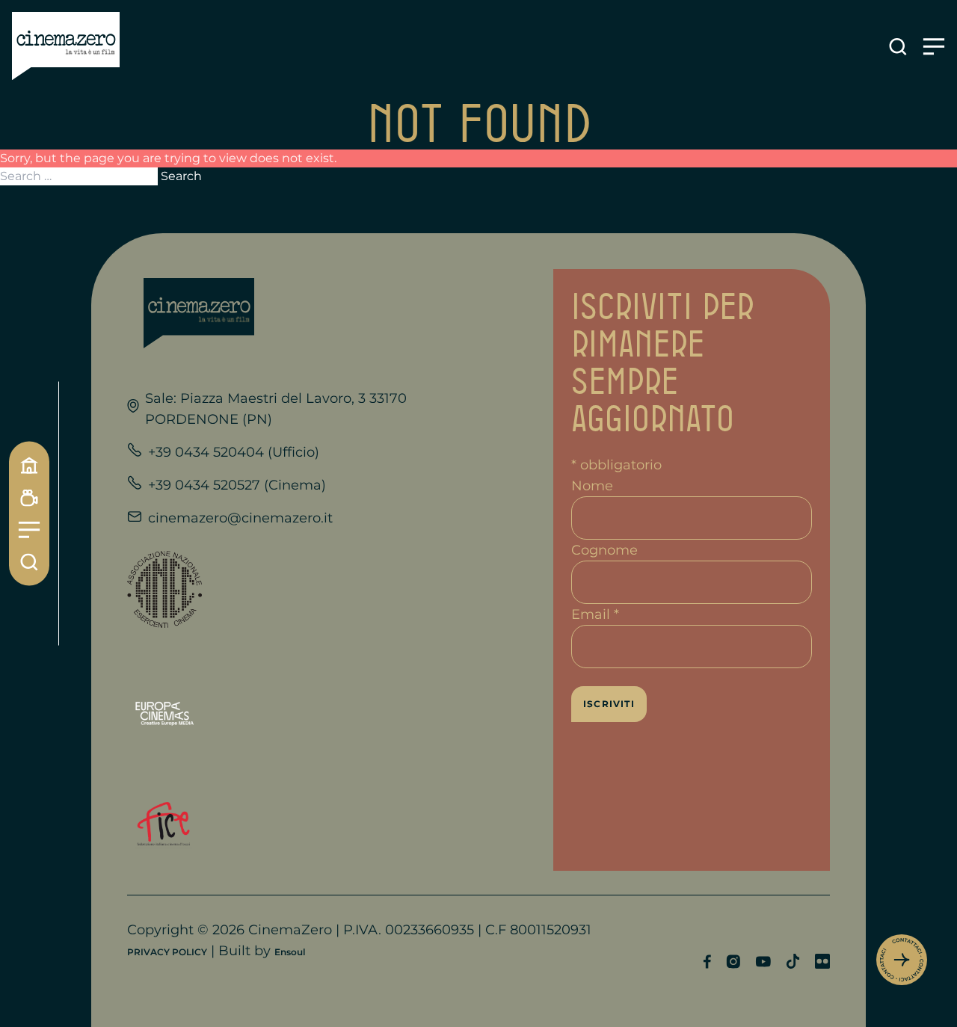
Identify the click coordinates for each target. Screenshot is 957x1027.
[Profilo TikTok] (793, 961)
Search (181, 176)
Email (595, 614)
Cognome (604, 550)
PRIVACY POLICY (167, 951)
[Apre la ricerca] (898, 46)
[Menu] (29, 530)
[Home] (29, 466)
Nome (592, 486)
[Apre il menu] (934, 46)
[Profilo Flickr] (822, 961)
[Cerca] (29, 562)
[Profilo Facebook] (707, 961)
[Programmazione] (29, 498)
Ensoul (289, 951)
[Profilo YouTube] (763, 961)
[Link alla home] (66, 46)
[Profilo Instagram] (733, 961)
